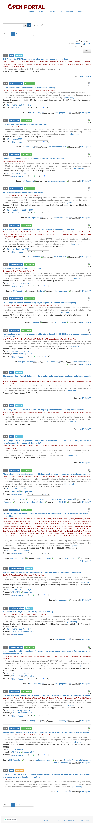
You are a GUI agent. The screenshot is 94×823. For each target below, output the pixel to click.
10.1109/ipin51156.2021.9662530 (20, 210)
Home (31, 11)
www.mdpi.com (60, 256)
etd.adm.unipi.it (63, 791)
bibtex (77, 43)
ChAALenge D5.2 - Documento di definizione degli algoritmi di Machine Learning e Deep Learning (44, 409)
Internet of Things (18, 499)
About (80, 11)
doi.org (41, 291)
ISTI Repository (35, 112)
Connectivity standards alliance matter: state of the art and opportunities (33, 158)
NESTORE (16, 592)
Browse (40, 11)
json (86, 43)
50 (90, 41)
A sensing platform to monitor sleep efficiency (22, 268)
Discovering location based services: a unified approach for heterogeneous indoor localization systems (46, 474)
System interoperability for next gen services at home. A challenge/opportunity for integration (42, 572)
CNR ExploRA (85, 76)
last (31, 34)
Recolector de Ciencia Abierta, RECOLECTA (56, 499)
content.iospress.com (43, 760)
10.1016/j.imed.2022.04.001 (18, 351)
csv (89, 43)
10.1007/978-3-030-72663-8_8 (19, 589)
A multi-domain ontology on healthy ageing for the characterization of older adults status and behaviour (46, 695)
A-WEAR (15, 491)
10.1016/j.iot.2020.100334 (17, 488)
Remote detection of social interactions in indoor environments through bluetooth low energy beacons (46, 732)
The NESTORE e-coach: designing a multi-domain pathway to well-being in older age (38, 229)
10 (84, 41)
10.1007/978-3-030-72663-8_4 (19, 629)
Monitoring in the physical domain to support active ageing (28, 611)
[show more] (69, 97)
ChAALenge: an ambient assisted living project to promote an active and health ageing (39, 302)
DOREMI (15, 353)
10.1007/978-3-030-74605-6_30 (19, 673)
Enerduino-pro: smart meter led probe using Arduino (25, 124)
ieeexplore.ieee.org (61, 217)
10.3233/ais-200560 (15, 749)
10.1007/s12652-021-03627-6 (18, 710)
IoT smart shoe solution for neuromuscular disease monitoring (29, 87)
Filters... (87, 51)
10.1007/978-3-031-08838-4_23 (19, 283)
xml (82, 43)
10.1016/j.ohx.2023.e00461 (17, 139)
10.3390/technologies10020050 (19, 249)
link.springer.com (62, 112)
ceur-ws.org (35, 322)
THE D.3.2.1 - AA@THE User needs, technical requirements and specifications (35, 59)
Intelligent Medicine (25, 361)
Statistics (52, 11)
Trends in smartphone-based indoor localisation (23, 192)
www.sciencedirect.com (57, 147)
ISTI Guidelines (67, 11)
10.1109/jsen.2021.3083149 (18, 550)
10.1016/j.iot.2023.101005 (17, 173)
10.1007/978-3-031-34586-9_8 (19, 105)
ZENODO (62, 502)
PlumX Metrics (17, 108)
